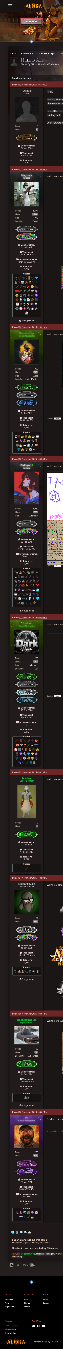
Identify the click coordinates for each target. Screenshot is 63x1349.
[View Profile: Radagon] (26, 487)
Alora (13, 53)
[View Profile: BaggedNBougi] (26, 1034)
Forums (27, 1306)
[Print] (25, 1232)
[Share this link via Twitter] (12, 1232)
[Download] (29, 1232)
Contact (46, 1303)
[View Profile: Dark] (26, 641)
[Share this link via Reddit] (17, 1232)
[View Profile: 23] (26, 1135)
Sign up (27, 1303)
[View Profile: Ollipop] (26, 109)
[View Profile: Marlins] (26, 801)
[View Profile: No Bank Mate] (26, 901)
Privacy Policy (29, 1265)
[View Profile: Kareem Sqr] (26, 351)
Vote (7, 1303)
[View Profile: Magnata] (26, 193)
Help (17, 1265)
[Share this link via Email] (21, 1232)
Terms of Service (11, 1326)
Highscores (9, 1306)
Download (9, 1299)
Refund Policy (10, 1333)
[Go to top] (32, 1265)
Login (26, 1299)
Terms (45, 1299)
